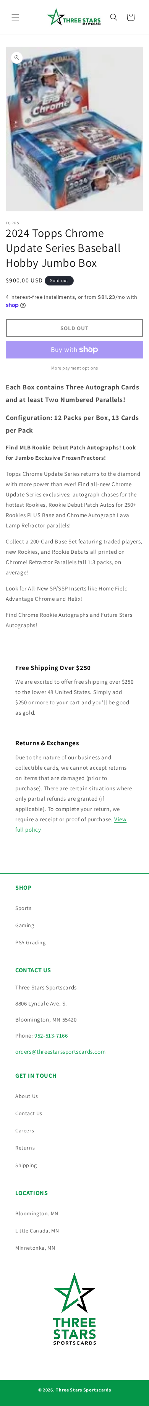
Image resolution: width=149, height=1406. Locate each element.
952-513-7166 (50, 1035)
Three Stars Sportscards (83, 1390)
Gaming (24, 925)
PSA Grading (30, 942)
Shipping (26, 1165)
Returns (25, 1147)
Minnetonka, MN (35, 1247)
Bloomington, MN (36, 1213)
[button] (15, 17)
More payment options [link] (74, 368)
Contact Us (28, 1113)
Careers (24, 1130)
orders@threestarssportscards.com (60, 1051)
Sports (23, 908)
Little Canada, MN (37, 1230)
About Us (26, 1096)
